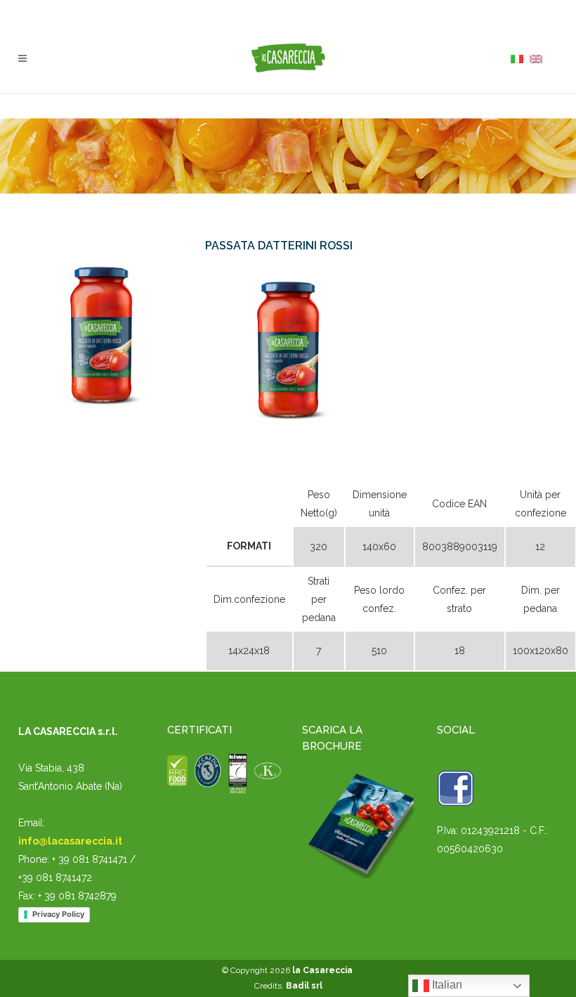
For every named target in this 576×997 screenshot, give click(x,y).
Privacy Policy (58, 914)
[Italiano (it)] (517, 58)
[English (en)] (536, 58)
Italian (445, 985)
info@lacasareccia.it (70, 841)
